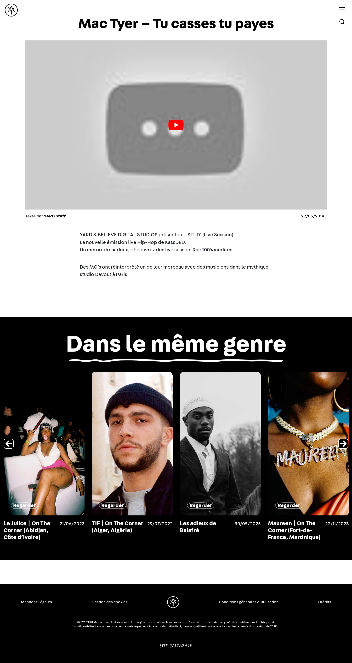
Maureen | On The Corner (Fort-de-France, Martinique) (294, 530)
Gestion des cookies (109, 602)
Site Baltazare (176, 643)
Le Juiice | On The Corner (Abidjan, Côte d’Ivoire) (27, 530)
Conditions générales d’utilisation (248, 602)
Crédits (324, 602)
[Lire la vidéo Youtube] (176, 125)
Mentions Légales (36, 602)
